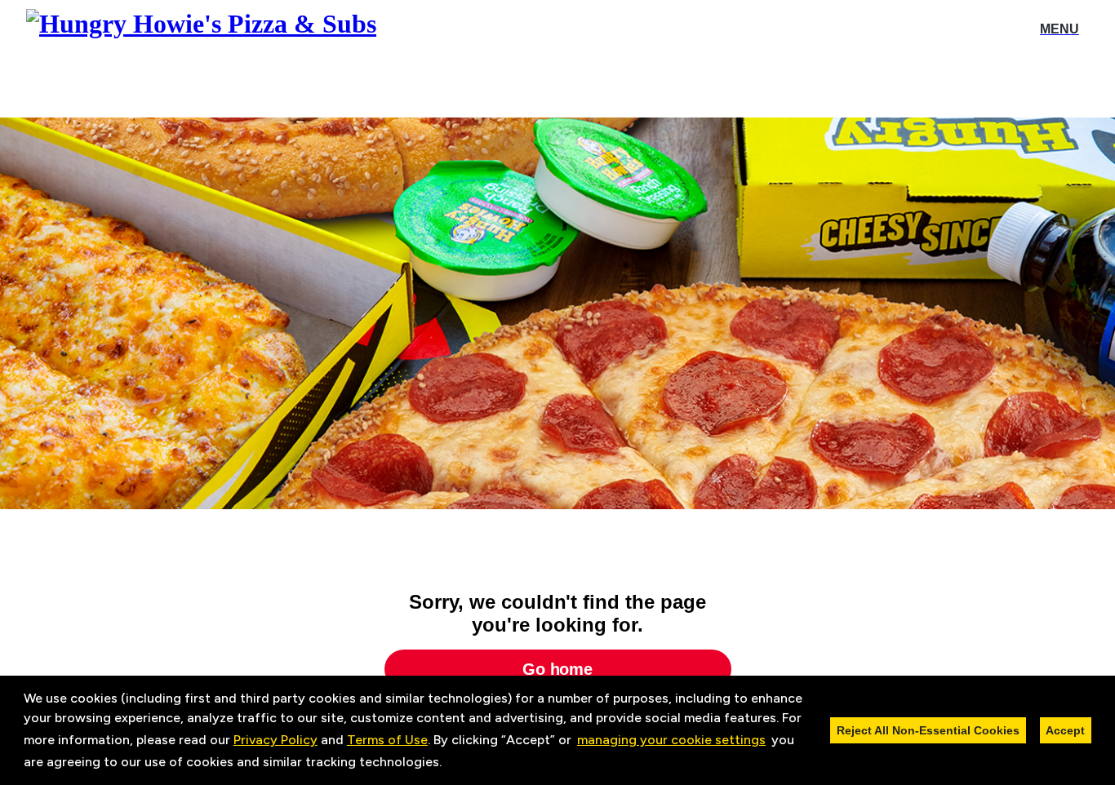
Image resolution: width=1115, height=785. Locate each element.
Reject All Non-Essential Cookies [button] (928, 730)
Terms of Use (387, 739)
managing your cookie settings (671, 739)
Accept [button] (1065, 730)
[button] (447, 763)
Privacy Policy (275, 739)
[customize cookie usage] (457, 766)
